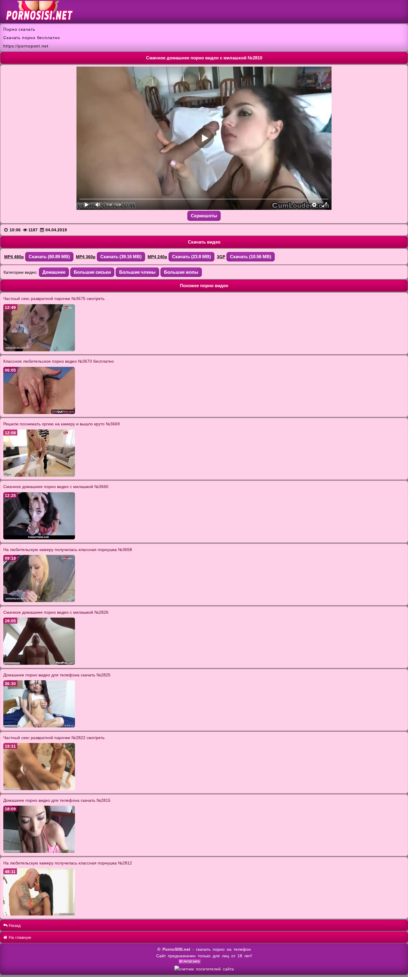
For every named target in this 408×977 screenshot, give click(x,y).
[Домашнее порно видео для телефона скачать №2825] (39, 726)
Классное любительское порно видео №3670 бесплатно (58, 361)
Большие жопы (181, 272)
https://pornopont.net (25, 46)
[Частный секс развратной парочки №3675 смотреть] (39, 349)
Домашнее (53, 272)
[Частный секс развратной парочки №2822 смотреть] (39, 788)
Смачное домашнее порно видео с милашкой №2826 (55, 612)
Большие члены (137, 272)
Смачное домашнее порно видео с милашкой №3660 (55, 486)
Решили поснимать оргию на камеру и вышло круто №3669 (61, 423)
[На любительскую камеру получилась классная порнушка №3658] (39, 600)
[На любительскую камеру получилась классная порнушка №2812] (39, 914)
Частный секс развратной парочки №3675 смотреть (54, 298)
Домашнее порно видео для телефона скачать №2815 (57, 800)
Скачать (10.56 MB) (250, 256)
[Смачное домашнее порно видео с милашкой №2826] (39, 663)
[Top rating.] (190, 962)
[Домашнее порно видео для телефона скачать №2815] (39, 851)
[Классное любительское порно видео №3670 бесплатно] (39, 412)
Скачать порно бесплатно (31, 37)
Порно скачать (19, 29)
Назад (14, 925)
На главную (19, 937)
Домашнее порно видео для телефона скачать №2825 (57, 675)
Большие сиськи (92, 272)
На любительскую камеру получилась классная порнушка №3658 (67, 549)
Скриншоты (204, 215)
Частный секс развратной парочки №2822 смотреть (54, 737)
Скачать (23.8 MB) (191, 256)
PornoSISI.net (176, 949)
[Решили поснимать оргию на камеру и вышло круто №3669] (39, 475)
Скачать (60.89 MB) (49, 256)
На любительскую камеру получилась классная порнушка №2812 (67, 863)
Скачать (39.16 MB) (121, 256)
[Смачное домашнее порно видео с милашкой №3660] (39, 538)
